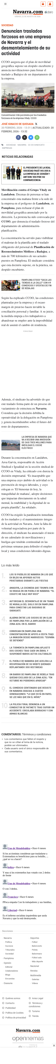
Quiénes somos (12, 998)
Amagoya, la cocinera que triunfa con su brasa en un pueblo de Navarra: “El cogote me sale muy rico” (31, 591)
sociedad (11, 145)
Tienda (35, 1016)
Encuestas (10, 978)
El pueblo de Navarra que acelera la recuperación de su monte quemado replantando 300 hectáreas (30, 664)
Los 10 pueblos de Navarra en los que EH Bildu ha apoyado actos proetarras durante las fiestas (31, 577)
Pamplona (9, 958)
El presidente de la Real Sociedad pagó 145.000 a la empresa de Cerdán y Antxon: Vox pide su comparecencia (37, 174)
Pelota (34, 950)
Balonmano (37, 954)
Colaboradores (11, 971)
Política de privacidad (15, 1017)
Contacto (9, 1003)
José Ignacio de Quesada (17, 124)
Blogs (7, 975)
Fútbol (34, 942)
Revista (33, 970)
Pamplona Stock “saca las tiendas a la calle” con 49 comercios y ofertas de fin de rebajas (36, 284)
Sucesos (9, 946)
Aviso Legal (37, 998)
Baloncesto (37, 946)
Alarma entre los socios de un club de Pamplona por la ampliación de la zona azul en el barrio (30, 621)
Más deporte (37, 961)
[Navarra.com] (28, 12)
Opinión (7, 963)
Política (8, 942)
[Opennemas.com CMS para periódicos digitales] (28, 1041)
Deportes (34, 938)
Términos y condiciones (36, 734)
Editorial (8, 967)
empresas (7, 148)
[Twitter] (36, 124)
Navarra (8, 938)
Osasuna (8, 983)
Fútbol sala (37, 957)
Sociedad (9, 954)
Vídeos (35, 983)
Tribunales (10, 950)
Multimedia (35, 975)
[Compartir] (18, 137)
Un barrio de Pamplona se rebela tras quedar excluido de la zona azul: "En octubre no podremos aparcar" (31, 677)
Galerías (35, 979)
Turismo (36, 1011)
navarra (22, 145)
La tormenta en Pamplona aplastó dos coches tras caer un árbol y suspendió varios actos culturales (30, 651)
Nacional (34, 966)
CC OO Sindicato (36, 145)
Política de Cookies (14, 1013)
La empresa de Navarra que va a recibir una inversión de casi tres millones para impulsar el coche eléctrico (37, 442)
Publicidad (10, 1008)
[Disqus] (27, 798)
